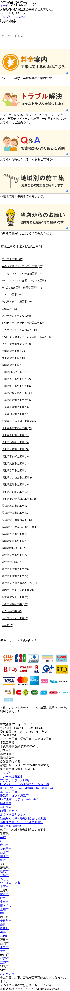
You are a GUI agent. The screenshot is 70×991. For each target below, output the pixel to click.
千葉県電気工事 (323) (14, 350)
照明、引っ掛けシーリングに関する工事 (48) (27, 336)
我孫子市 (5, 848)
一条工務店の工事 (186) (15, 604)
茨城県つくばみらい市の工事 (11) (20, 526)
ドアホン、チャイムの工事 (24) (19, 329)
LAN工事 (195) (10, 308)
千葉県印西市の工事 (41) (15, 414)
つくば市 (5, 879)
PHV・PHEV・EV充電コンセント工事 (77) (26, 280)
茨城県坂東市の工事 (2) (15, 505)
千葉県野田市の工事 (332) (16, 379)
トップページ (8, 772)
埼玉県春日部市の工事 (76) (17, 428)
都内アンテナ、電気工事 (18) (18, 590)
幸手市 (4, 951)
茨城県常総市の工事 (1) (15, 540)
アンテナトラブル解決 (14, 780)
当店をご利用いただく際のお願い (21, 822)
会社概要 (5, 807)
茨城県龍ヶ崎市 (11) (13, 562)
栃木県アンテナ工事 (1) (15, 597)
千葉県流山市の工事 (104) (16, 386)
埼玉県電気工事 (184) (14, 357)
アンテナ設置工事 (11, 776)
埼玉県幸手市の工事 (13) (15, 470)
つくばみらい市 (10, 882)
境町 (3, 913)
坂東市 (4, 871)
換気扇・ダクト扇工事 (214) (17, 301)
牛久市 (4, 901)
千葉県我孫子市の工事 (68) (17, 393)
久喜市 (4, 947)
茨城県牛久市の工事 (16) (15, 569)
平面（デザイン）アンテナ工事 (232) (22, 266)
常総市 (4, 894)
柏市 (3, 837)
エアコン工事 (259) (12, 294)
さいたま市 (7, 973)
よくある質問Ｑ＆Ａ (13, 814)
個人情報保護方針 (11, 825)
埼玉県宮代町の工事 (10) (15, 456)
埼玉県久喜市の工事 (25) (15, 463)
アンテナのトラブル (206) (16, 315)
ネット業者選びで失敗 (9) (16, 343)
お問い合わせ (8, 810)
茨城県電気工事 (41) (13, 364)
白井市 (4, 852)
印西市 (4, 856)
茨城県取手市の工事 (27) (15, 555)
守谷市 (4, 875)
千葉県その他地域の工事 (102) (19, 421)
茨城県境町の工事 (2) (14, 547)
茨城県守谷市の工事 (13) (15, 512)
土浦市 (4, 909)
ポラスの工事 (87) (12, 611)
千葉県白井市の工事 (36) (15, 407)
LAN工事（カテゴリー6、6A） (20, 799)
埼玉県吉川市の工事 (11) (15, 435)
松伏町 (4, 928)
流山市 (4, 844)
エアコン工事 (8, 791)
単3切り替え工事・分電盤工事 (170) (22, 287)
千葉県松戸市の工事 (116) (16, 400)
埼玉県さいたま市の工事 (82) (18, 477)
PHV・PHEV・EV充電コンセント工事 (24, 784)
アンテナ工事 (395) (12, 259)
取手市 (4, 897)
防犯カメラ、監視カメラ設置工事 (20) (23, 322)
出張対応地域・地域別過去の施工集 (23, 818)
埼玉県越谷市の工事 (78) (15, 449)
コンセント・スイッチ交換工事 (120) (22, 273)
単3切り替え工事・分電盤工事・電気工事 (26, 788)
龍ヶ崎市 (5, 905)
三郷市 (4, 962)
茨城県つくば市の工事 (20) (17, 519)
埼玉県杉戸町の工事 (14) (15, 491)
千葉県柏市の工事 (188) (15, 372)
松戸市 (4, 860)
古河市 (4, 886)
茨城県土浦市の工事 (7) (15, 576)
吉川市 (4, 924)
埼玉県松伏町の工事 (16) (15, 442)
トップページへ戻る (13, 16)
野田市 (4, 841)
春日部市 (5, 920)
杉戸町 (4, 958)
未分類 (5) (7, 625)
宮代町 (4, 935)
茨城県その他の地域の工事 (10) (19, 583)
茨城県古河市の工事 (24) (15, 533)
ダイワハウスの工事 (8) (15, 618)
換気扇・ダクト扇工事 (14, 795)
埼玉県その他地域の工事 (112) (19, 498)
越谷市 (4, 932)
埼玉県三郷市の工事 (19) (15, 484)
